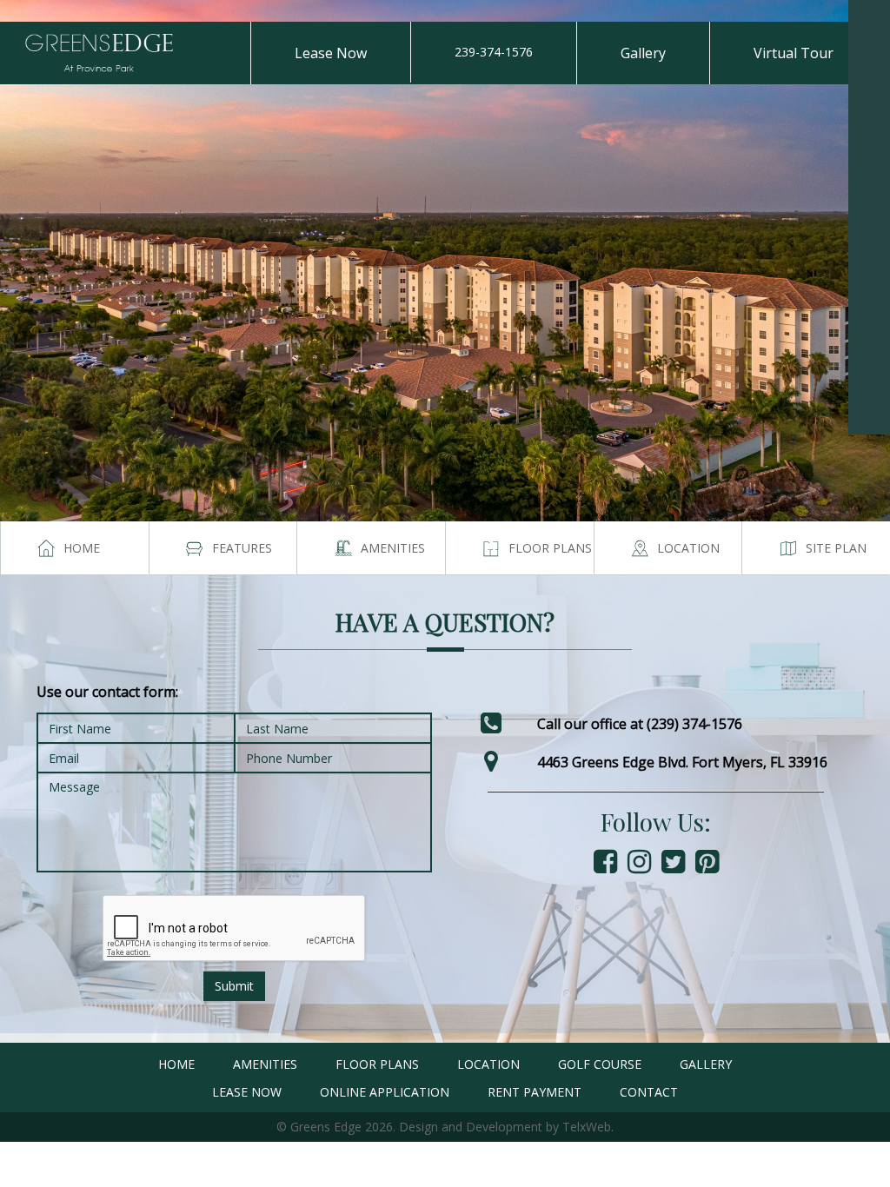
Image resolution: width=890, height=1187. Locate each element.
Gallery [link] (643, 53)
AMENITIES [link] (265, 1064)
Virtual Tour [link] (794, 53)
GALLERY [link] (706, 1064)
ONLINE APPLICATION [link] (384, 1092)
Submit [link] (234, 986)
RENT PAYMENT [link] (534, 1092)
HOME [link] (176, 1064)
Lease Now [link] (331, 53)
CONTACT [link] (649, 1092)
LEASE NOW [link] (247, 1092)
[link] (869, 21)
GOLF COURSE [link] (599, 1064)
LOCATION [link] (488, 1064)
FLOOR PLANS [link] (377, 1064)
